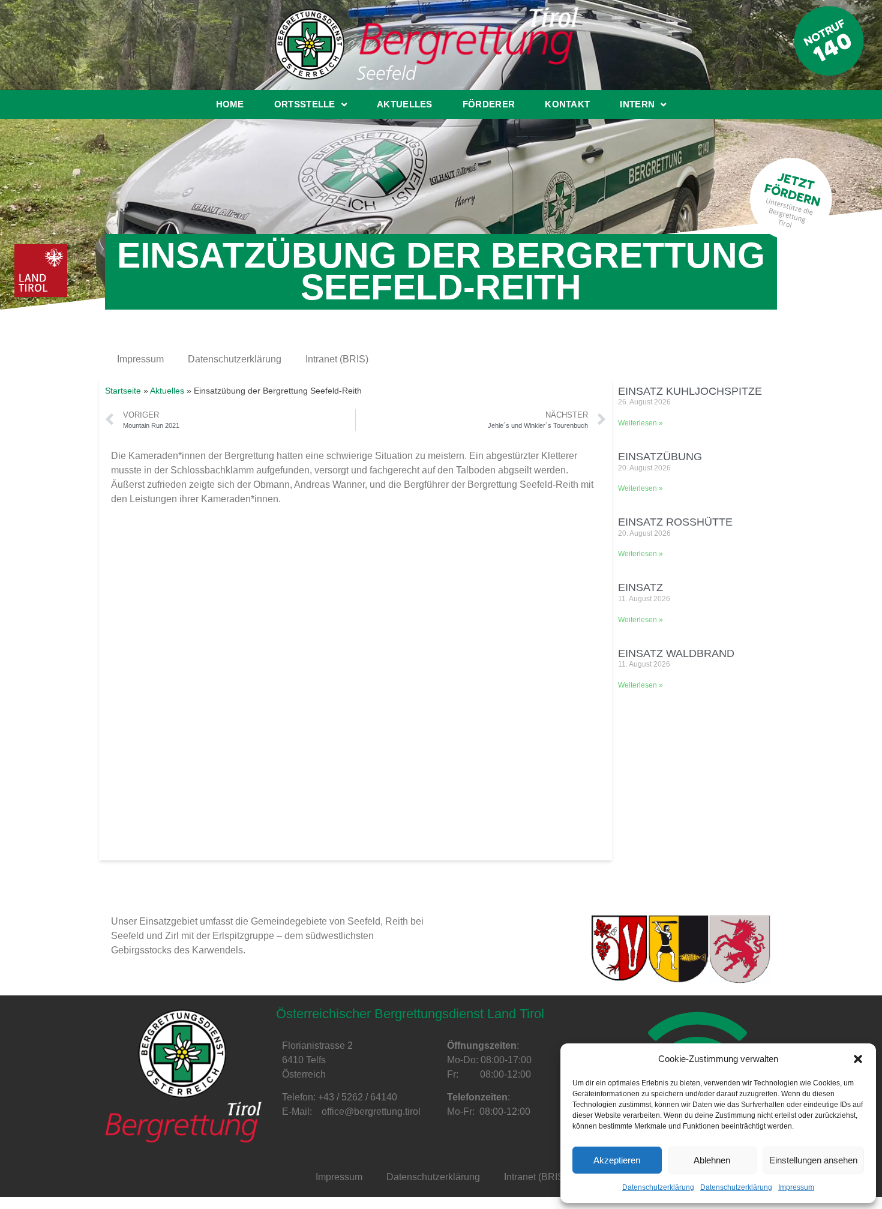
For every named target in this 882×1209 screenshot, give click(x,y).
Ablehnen (712, 1160)
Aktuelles (405, 104)
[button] (858, 1059)
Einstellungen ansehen (813, 1160)
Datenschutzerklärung (658, 1187)
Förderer (489, 104)
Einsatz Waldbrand (676, 653)
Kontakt (567, 104)
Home (230, 104)
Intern (637, 104)
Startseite (123, 390)
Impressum (796, 1187)
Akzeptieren (616, 1160)
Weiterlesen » (640, 423)
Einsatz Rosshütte (675, 522)
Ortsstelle (304, 104)
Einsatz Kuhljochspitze (690, 391)
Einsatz (640, 587)
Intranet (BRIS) (336, 359)
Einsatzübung (660, 457)
